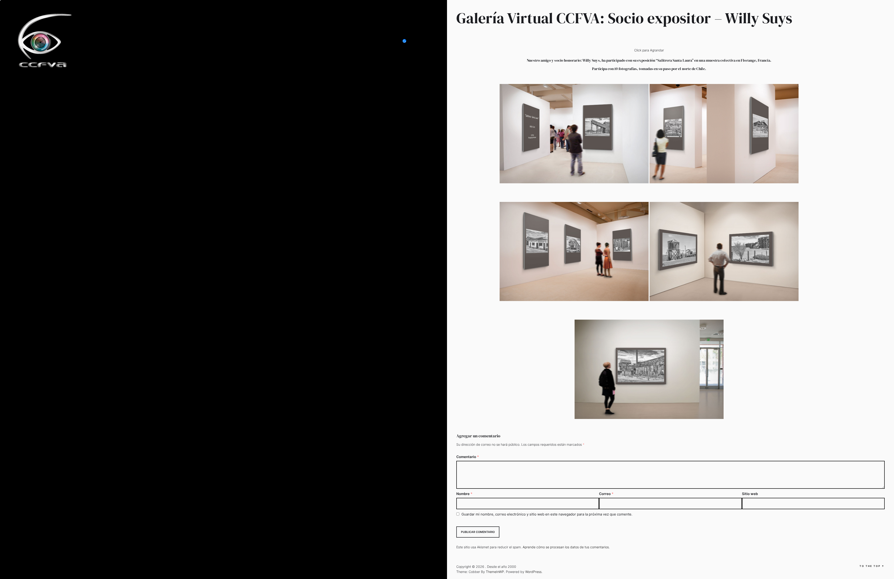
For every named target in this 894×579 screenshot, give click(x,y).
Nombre (464, 494)
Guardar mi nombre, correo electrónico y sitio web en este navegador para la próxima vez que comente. (546, 514)
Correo (606, 494)
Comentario (467, 457)
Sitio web (750, 494)
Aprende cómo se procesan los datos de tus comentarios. (566, 547)
